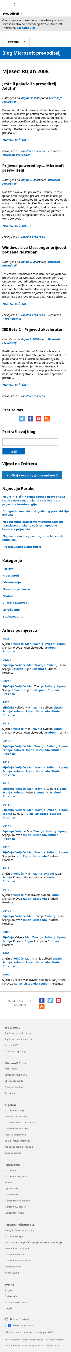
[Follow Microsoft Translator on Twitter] (22, 419)
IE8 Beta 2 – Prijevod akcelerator (32, 329)
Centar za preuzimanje (16, 1074)
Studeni (50, 647)
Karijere (8, 1290)
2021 (6, 681)
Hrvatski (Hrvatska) (19, 1319)
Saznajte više (26, 28)
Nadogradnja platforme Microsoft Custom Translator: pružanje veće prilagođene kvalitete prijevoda (32, 525)
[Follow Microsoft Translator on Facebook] (30, 419)
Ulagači (8, 1308)
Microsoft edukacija (14, 1110)
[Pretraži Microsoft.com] (15, 5)
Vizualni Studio (12, 1272)
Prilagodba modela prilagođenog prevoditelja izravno (35, 513)
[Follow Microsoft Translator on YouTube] (39, 419)
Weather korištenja (54, 1339)
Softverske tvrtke (13, 1266)
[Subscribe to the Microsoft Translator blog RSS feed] (42, 1006)
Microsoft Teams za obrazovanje (20, 1122)
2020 (6, 702)
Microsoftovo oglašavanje (17, 1200)
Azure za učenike (13, 1152)
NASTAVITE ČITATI (17, 140)
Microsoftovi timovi (14, 1212)
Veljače (18, 644)
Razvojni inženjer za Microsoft (19, 1230)
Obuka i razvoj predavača (17, 1140)
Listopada (39, 669)
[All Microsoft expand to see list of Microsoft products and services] (4, 5)
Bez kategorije (13, 616)
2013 (6, 847)
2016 (6, 783)
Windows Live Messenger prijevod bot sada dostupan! (34, 250)
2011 (6, 889)
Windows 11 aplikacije (15, 1051)
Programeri (11, 575)
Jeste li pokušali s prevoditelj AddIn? (29, 86)
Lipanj (61, 644)
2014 (6, 826)
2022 (6, 659)
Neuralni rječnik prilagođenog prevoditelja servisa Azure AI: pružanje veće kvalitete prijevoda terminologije (33, 500)
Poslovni (9, 568)
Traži (13, 451)
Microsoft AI (11, 1170)
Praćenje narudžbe (14, 1086)
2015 (6, 804)
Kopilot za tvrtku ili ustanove (19, 1033)
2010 (6, 911)
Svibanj (50, 644)
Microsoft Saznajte (14, 1236)
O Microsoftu (11, 1296)
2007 (6, 974)
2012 (6, 868)
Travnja (37, 644)
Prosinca (9, 651)
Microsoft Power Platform (17, 1260)
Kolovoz (17, 669)
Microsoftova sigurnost (16, 1176)
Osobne (8, 596)
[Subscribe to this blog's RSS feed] (47, 419)
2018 (6, 741)
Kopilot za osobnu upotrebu (19, 1039)
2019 (6, 723)
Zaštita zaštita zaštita (33, 1339)
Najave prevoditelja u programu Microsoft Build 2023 (33, 538)
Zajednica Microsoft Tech (17, 1248)
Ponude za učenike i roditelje (19, 1146)
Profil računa (11, 1068)
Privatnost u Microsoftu (16, 1302)
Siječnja (8, 665)
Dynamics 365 (11, 1188)
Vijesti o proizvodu (33, 151)
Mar (28, 644)
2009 (6, 932)
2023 (6, 638)
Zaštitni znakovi (12, 1345)
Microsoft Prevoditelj (16, 155)
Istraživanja (11, 609)
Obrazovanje (12, 582)
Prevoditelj (11, 13)
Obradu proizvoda (14, 1080)
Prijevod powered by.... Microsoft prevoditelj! (33, 168)
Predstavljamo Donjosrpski (22, 546)
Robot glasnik (12, 318)
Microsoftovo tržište (14, 1254)
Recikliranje (10, 1092)
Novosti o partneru (16, 589)
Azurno (8, 1182)
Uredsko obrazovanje (15, 1134)
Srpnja (7, 711)
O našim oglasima (31, 1345)
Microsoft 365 (11, 1045)
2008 (6, 953)
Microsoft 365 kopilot (15, 1206)
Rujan (30, 711)
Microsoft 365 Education (16, 1128)
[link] (32, 475)
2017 (6, 762)
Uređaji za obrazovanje (16, 1116)
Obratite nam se (12, 1339)
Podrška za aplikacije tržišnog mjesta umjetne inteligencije (33, 1242)
